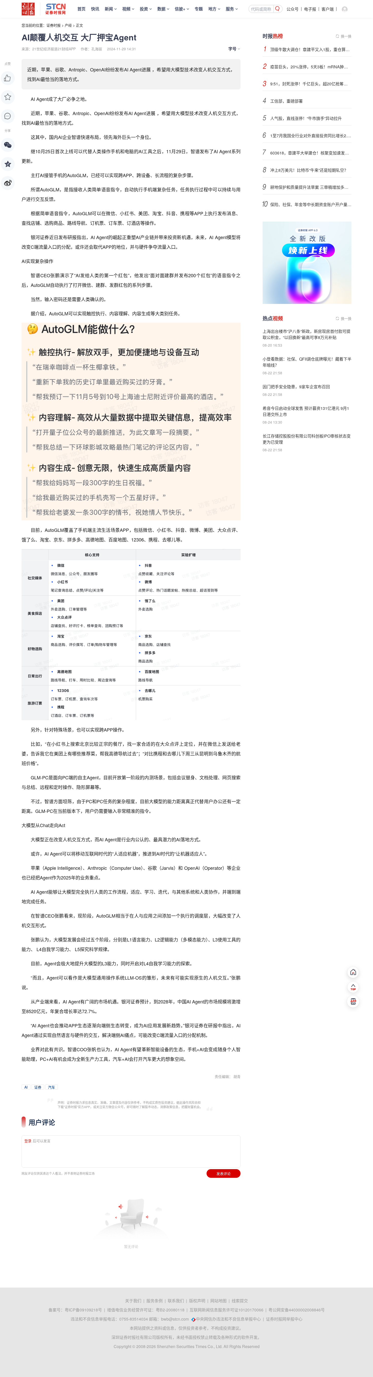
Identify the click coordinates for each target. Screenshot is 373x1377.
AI (26, 1087)
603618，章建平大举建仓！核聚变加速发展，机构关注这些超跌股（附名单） (310, 153)
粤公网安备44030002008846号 (296, 1310)
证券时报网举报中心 (284, 1319)
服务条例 (154, 1301)
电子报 (310, 9)
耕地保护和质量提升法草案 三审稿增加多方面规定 (310, 187)
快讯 (95, 9)
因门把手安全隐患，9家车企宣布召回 (296, 387)
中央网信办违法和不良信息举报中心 (228, 1319)
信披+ (180, 9)
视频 (126, 9)
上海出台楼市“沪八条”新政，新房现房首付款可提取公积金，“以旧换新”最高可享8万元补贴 (306, 334)
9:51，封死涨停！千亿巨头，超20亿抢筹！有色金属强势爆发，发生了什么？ (310, 84)
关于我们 (133, 1301)
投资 (144, 9)
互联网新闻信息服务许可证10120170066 (226, 1310)
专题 (199, 9)
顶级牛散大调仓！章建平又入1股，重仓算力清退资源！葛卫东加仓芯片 (310, 49)
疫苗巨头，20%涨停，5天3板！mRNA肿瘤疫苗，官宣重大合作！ (310, 67)
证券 (37, 1087)
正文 (79, 25)
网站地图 (218, 1301)
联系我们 (176, 1301)
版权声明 (197, 1301)
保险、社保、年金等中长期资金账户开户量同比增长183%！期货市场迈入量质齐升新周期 (310, 204)
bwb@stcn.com (175, 1319)
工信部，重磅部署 (286, 101)
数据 (161, 9)
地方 (212, 9)
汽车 (51, 1087)
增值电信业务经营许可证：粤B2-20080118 (145, 1310)
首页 (81, 9)
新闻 (109, 9)
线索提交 (240, 1301)
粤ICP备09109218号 (83, 1310)
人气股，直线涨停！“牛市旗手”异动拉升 (306, 118)
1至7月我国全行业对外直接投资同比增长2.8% (310, 135)
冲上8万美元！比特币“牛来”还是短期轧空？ (309, 170)
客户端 (327, 9)
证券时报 (53, 25)
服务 (230, 9)
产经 (68, 25)
